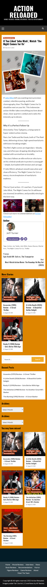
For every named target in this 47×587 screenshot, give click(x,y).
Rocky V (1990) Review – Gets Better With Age (12, 345)
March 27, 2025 (9, 48)
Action (9, 246)
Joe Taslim (16, 246)
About (36, 570)
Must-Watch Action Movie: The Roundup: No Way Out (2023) (24, 262)
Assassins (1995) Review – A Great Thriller (9, 307)
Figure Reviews (12, 570)
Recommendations (9, 38)
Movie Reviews (8, 297)
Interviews (30, 564)
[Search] (43, 28)
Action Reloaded (23, 11)
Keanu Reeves (33, 246)
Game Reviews (25, 570)
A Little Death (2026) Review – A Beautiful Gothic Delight (34, 307)
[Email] (25, 239)
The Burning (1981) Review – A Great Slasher (20, 397)
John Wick (9, 98)
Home (7, 564)
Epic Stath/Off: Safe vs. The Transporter (18, 255)
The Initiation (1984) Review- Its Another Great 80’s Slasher (23, 391)
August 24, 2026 (9, 313)
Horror (28, 489)
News (15, 297)
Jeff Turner (12, 233)
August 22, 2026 (32, 504)
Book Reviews (11, 567)
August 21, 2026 (9, 543)
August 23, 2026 (9, 349)
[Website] (22, 239)
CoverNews (29, 583)
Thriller (26, 248)
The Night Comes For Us (15, 248)
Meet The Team (24, 573)
